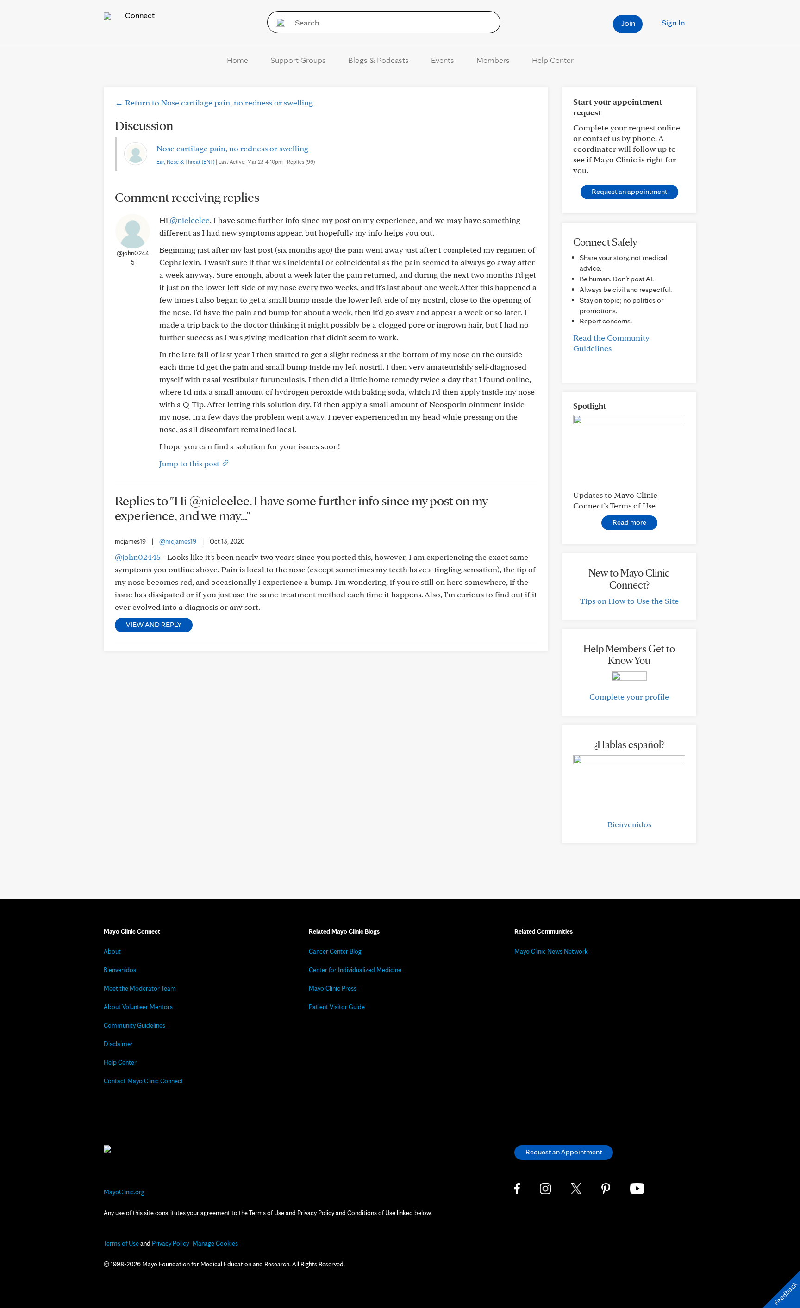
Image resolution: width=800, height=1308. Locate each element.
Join (628, 23)
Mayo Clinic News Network (551, 951)
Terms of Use (121, 1243)
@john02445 (138, 557)
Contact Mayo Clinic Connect (143, 1081)
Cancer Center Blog (335, 951)
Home (237, 60)
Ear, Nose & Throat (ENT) (185, 161)
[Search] (277, 22)
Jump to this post (190, 463)
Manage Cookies (215, 1243)
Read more (629, 522)
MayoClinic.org (124, 1192)
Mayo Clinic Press (332, 988)
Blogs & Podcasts (378, 60)
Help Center (553, 60)
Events (442, 60)
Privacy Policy (170, 1243)
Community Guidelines (134, 1025)
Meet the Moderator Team (140, 988)
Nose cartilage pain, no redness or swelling (232, 148)
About (112, 951)
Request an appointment (629, 191)
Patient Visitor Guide (337, 1006)
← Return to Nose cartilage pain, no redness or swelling (214, 102)
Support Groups (298, 60)
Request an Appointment (563, 1151)
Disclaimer (118, 1044)
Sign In (673, 22)
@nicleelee (190, 220)
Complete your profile (629, 696)
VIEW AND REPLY (153, 624)
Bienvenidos (629, 824)
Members (493, 60)
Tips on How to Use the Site (629, 601)
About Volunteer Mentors (138, 1006)
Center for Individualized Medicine (355, 969)
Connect (139, 15)
